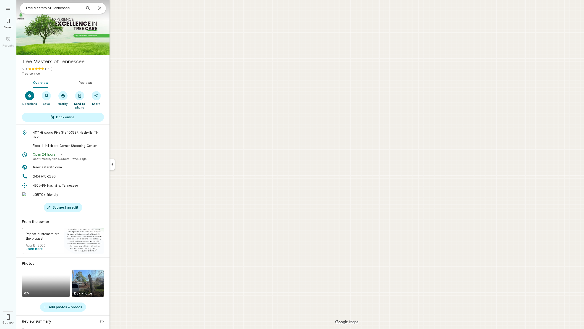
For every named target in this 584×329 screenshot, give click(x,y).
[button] (63, 156)
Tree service (31, 74)
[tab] (39, 82)
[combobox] (54, 8)
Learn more (34, 249)
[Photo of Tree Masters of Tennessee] (63, 27)
